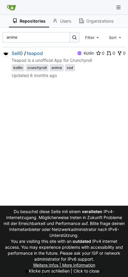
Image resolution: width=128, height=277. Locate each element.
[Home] (11, 7)
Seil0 (17, 53)
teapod (35, 53)
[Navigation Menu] (119, 7)
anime (56, 67)
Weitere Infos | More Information (64, 264)
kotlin (18, 67)
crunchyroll (37, 67)
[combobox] (93, 37)
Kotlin (89, 53)
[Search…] (74, 37)
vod (70, 67)
